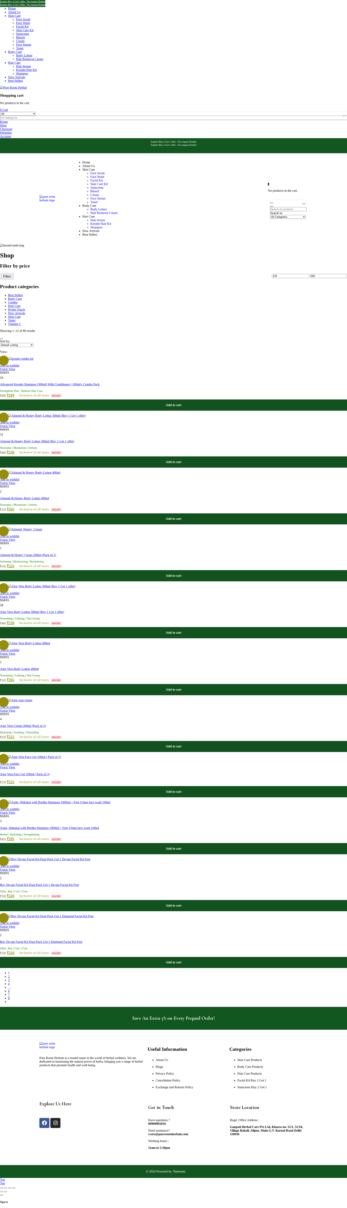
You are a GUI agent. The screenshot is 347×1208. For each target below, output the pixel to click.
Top (2, 1179)
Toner (11, 320)
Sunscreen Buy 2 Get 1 (252, 1087)
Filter (7, 276)
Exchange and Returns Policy (174, 1087)
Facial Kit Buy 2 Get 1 (251, 1080)
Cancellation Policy (168, 1080)
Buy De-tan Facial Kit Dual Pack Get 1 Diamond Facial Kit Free (41, 941)
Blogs (159, 1066)
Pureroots (179, 1171)
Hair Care (14, 306)
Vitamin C (14, 324)
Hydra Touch (16, 309)
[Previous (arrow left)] (1, 1191)
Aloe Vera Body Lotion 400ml (19, 669)
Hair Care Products (249, 1073)
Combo (12, 302)
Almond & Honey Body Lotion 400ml (24, 498)
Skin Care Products (249, 1060)
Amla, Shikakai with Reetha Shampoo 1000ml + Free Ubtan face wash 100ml (49, 828)
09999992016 (157, 1123)
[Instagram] (55, 1123)
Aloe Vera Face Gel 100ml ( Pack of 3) (25, 774)
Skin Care (14, 316)
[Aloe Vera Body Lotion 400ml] (29, 643)
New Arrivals (16, 313)
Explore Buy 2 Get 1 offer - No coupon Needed (22, 1)
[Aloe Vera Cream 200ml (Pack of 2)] (20, 700)
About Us (162, 1060)
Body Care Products (250, 1066)
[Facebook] (44, 1123)
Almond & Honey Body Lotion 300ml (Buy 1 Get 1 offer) (37, 441)
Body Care (15, 298)
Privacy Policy (165, 1073)
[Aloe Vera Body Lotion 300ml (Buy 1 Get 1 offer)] (41, 586)
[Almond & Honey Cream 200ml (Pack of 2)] (25, 529)
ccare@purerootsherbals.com (168, 1134)
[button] (173, 405)
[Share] (9, 1188)
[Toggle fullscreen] (5, 1188)
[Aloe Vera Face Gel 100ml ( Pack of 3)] (34, 757)
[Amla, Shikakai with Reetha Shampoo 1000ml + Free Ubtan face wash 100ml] (59, 802)
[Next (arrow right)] (5, 1191)
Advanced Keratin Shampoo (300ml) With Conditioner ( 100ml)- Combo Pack (50, 384)
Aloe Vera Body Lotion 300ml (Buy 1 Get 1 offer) (32, 612)
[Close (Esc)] (13, 1188)
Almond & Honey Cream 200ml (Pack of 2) (28, 555)
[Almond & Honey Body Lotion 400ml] (34, 472)
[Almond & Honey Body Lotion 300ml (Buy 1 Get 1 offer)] (47, 415)
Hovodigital (193, 1171)
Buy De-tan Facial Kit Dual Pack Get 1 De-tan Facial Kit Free (39, 885)
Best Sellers (15, 295)
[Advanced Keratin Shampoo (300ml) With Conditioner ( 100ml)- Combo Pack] (20, 358)
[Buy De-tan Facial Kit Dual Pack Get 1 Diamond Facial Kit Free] (51, 916)
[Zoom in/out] (1, 1188)
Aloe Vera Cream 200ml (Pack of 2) (23, 726)
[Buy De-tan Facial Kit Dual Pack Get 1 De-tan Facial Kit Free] (49, 859)
